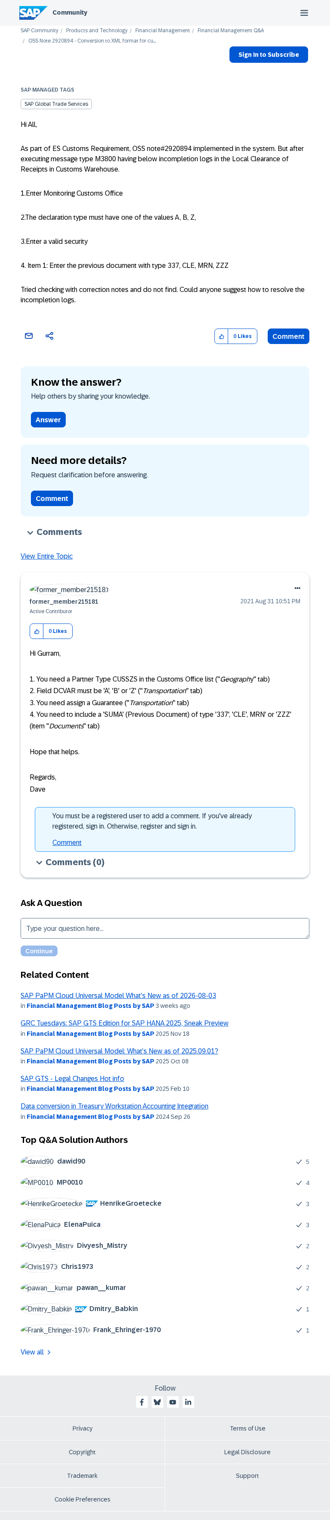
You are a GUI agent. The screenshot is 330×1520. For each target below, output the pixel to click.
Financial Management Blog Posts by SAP (90, 1005)
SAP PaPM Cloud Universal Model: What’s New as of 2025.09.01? (119, 1051)
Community (69, 12)
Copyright (82, 1452)
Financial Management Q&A (231, 31)
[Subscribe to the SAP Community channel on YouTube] (172, 1402)
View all (32, 1352)
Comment (288, 336)
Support (247, 1475)
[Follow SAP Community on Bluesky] (157, 1402)
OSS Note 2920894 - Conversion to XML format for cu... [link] (92, 41)
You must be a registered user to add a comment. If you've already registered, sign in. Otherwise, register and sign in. (152, 821)
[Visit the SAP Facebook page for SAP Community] (141, 1402)
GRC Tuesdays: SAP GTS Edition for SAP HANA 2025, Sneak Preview (125, 1023)
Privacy (82, 1428)
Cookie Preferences (82, 1499)
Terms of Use (248, 1428)
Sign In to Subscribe (268, 54)
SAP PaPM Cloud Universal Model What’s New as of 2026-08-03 (118, 995)
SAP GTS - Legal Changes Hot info (72, 1078)
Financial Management (162, 31)
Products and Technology (97, 31)
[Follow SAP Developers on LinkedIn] (188, 1402)
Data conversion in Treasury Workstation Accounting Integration (114, 1106)
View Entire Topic (47, 556)
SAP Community (39, 31)
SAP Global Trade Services (56, 104)
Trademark (82, 1475)
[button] (221, 336)
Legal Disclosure (247, 1452)
